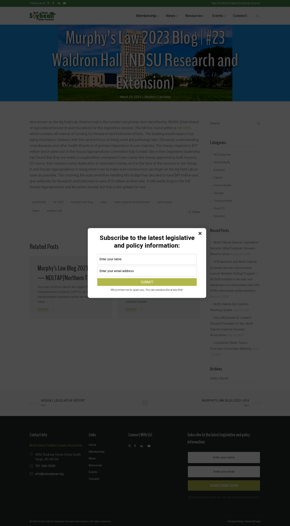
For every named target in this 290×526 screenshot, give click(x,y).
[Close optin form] (200, 234)
